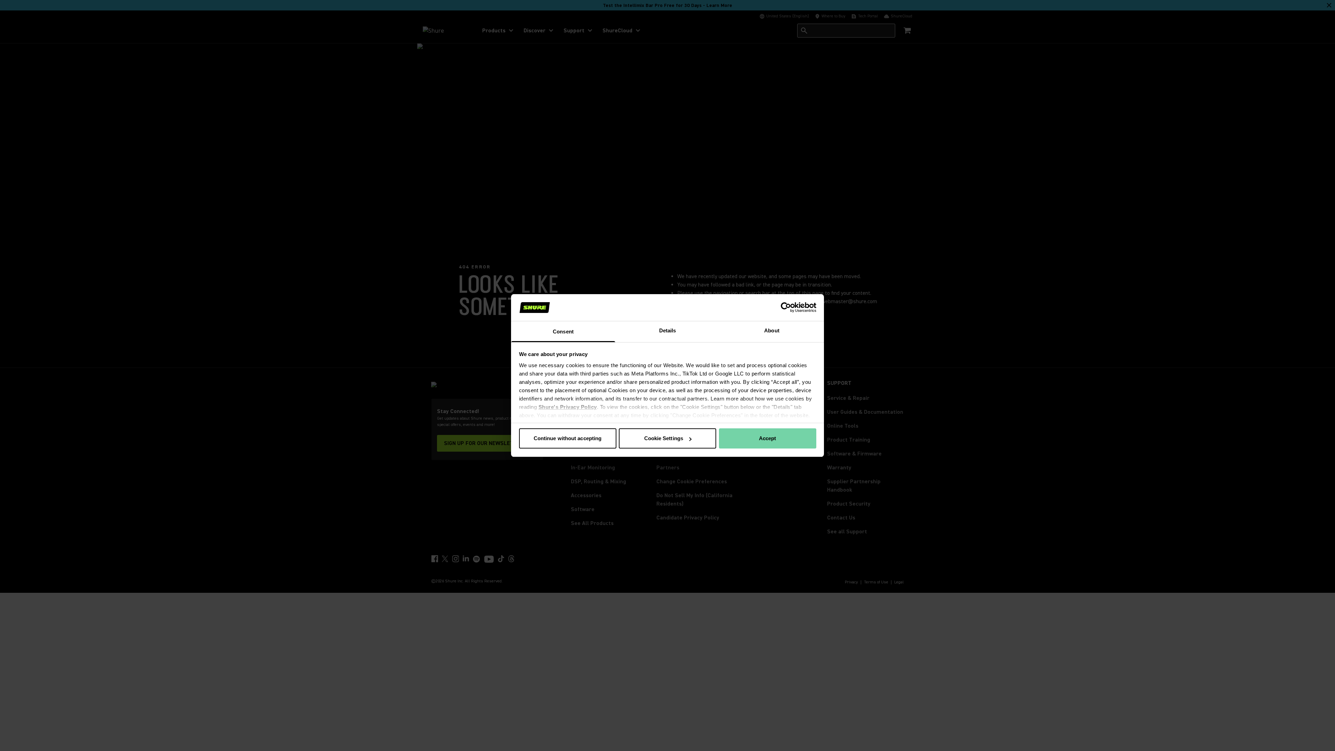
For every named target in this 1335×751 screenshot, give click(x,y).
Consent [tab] (563, 331)
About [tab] (771, 330)
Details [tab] (667, 330)
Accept (767, 438)
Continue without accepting (568, 438)
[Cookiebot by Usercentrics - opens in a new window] (785, 307)
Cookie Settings (663, 438)
